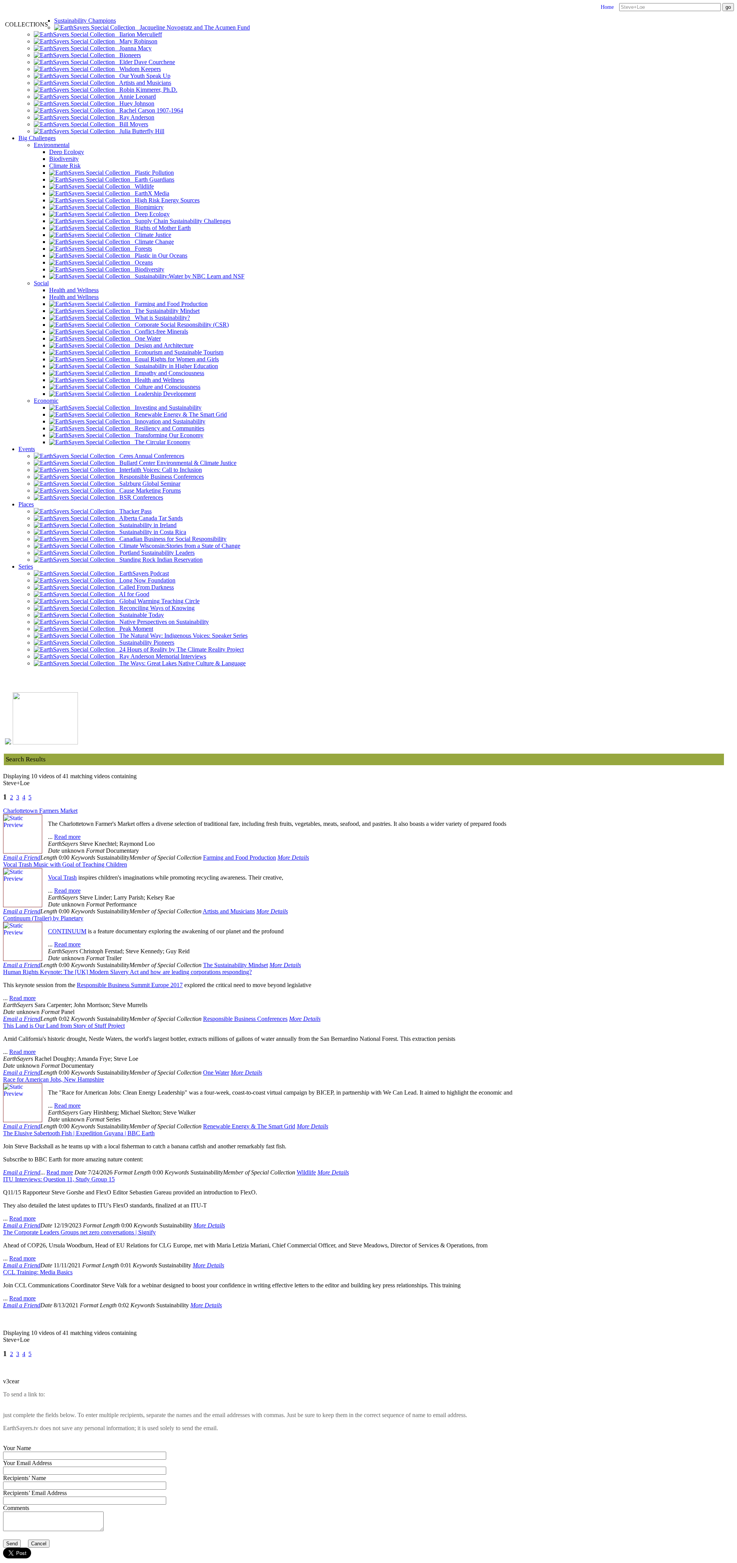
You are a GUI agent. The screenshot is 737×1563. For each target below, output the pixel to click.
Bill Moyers (131, 124)
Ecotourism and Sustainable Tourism (176, 352)
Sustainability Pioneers (144, 642)
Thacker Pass (133, 511)
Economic (46, 400)
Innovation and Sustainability (167, 421)
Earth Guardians (152, 179)
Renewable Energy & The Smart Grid (178, 414)
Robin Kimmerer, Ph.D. (146, 89)
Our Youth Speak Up (142, 76)
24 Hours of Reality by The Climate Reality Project (179, 649)
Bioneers (128, 55)
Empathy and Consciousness (167, 373)
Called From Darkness (144, 587)
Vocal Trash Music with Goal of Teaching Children (65, 864)
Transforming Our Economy (166, 435)
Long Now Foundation (145, 580)
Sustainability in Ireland (146, 525)
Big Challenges (37, 138)
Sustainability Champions (85, 20)
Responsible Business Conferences (159, 476)
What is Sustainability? (160, 317)
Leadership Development (163, 393)
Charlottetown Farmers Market (40, 810)
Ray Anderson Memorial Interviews (160, 656)
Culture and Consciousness (165, 387)
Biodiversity (64, 158)
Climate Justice (150, 235)
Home (607, 7)
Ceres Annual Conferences (149, 456)
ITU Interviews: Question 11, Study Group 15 (59, 1179)
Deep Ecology (66, 152)
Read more (67, 837)
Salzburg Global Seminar (147, 483)
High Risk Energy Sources (165, 200)
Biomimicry (147, 207)
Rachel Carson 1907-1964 (149, 110)
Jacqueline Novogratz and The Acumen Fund (192, 27)
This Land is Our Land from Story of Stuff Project (64, 1025)
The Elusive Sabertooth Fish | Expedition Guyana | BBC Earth (79, 1133)
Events (26, 449)
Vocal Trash (62, 877)
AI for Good (132, 594)
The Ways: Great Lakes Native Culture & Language (180, 663)
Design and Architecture (161, 345)
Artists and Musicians (143, 82)
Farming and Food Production (169, 304)
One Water (145, 338)
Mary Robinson (136, 41)
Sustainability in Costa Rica (150, 532)
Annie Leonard (135, 96)
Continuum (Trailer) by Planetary (43, 918)
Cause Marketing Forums (148, 490)
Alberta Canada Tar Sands (149, 518)
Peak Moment (134, 628)
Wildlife (142, 186)
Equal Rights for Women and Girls (174, 359)
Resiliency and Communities (167, 428)
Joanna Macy (133, 48)
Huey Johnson (134, 103)
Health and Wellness (74, 290)
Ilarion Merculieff (138, 34)
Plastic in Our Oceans (158, 255)
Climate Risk (65, 165)
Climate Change (152, 241)
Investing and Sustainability (166, 407)
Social (41, 283)
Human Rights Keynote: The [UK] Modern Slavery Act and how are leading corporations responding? (127, 972)
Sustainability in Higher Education (174, 366)
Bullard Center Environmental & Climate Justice (175, 463)
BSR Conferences (139, 497)
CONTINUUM (67, 931)
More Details (293, 857)
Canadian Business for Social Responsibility (170, 539)
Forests (141, 248)
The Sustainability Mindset (165, 311)
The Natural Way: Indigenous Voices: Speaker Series (181, 635)
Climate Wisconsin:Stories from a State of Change (177, 546)
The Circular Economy (160, 442)
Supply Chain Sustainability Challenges (180, 221)
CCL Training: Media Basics (38, 1272)
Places (26, 504)
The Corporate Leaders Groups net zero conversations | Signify (79, 1232)
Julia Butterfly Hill (139, 131)
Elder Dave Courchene (145, 62)
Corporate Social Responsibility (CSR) (179, 324)
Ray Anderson (134, 117)
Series (25, 566)
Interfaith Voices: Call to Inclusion (158, 469)
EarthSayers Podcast (142, 573)
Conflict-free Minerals (159, 331)
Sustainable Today (139, 615)
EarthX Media (149, 193)
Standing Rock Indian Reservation (159, 559)
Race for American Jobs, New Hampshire (53, 1079)
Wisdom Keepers (138, 69)
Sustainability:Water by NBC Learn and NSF (187, 276)
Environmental (51, 145)
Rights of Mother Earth (160, 228)
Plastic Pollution (152, 172)
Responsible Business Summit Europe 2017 (130, 985)
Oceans (141, 262)
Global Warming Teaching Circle (157, 601)
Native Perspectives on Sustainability (162, 622)
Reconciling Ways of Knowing (155, 608)
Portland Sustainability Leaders (155, 552)
